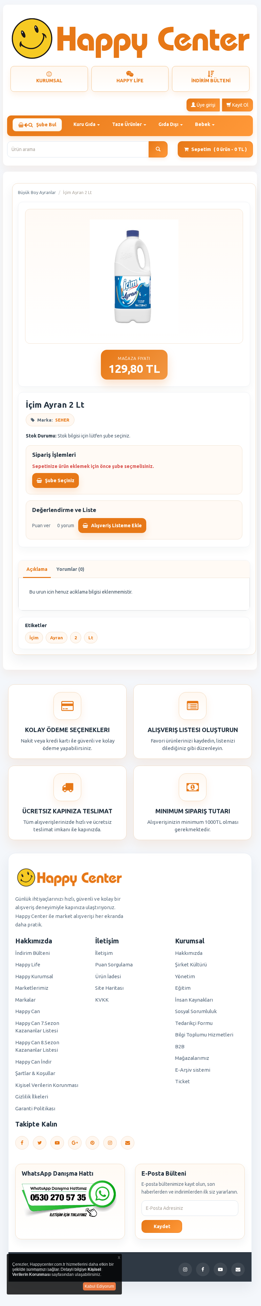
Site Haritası (109, 988)
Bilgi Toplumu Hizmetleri (204, 1034)
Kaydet (162, 1226)
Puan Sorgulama (114, 964)
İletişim (104, 953)
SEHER (62, 420)
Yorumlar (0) (70, 569)
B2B (179, 1046)
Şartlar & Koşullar (35, 1073)
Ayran (56, 637)
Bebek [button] (203, 124)
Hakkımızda (188, 953)
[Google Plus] (75, 1143)
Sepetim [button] (219, 149)
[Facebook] (22, 1143)
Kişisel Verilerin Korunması (46, 1085)
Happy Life (27, 964)
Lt (90, 637)
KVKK (102, 1000)
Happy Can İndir (33, 1062)
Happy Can (27, 1011)
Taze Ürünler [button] (127, 124)
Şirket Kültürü (191, 964)
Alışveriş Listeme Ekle (116, 525)
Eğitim (183, 988)
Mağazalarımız (192, 1058)
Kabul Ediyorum (99, 1286)
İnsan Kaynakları (194, 1000)
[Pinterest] (92, 1143)
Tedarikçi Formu (194, 1023)
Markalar (25, 1000)
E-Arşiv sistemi (192, 1070)
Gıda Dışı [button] (168, 124)
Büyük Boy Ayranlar (37, 192)
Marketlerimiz (31, 988)
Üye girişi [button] (205, 105)
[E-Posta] (127, 1143)
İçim (34, 637)
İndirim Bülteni (32, 953)
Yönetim (185, 976)
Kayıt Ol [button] (239, 105)
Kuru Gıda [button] (84, 124)
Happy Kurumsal (34, 976)
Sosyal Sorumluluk (196, 1011)
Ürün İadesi (108, 976)
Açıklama (36, 569)
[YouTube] (57, 1143)
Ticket (182, 1081)
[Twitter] (39, 1143)
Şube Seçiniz (59, 480)
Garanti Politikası (35, 1108)
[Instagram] (110, 1143)
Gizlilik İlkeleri (31, 1096)
